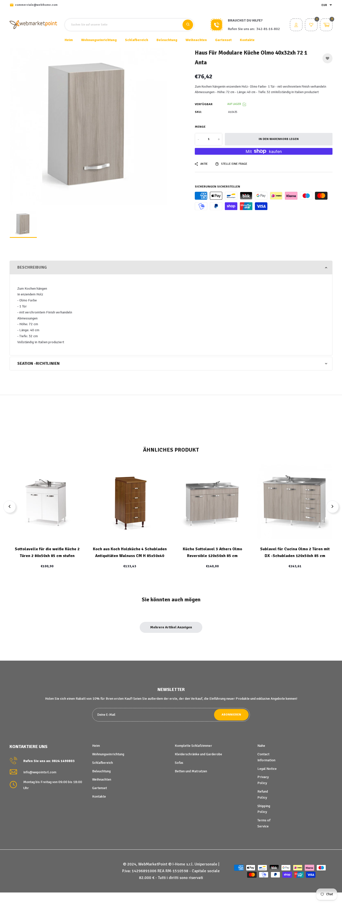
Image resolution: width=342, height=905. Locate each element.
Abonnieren (231, 714)
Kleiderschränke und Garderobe (198, 754)
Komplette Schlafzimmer (193, 746)
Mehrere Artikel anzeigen (171, 627)
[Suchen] (188, 25)
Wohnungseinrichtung (108, 754)
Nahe (261, 746)
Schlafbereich (102, 763)
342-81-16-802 (268, 29)
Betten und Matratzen (191, 771)
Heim (69, 40)
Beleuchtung (101, 771)
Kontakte (247, 40)
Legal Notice (267, 769)
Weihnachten (101, 779)
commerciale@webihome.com (36, 5)
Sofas (179, 763)
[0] (311, 25)
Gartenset (99, 788)
